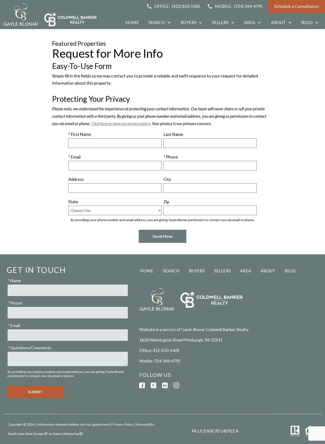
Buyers (197, 270)
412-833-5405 (166, 350)
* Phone (170, 156)
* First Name (79, 134)
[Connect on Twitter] (153, 385)
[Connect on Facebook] (142, 385)
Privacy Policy (123, 424)
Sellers (222, 270)
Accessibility (145, 424)
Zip (166, 201)
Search (171, 270)
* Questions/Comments (29, 347)
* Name (14, 280)
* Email (74, 156)
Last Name (173, 134)
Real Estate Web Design (26, 434)
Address (76, 179)
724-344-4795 (167, 360)
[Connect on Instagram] (176, 385)
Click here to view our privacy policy (120, 123)
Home (132, 22)
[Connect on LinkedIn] (165, 385)
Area (245, 270)
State (73, 201)
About (268, 270)
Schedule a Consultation (296, 6)
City (167, 179)
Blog (290, 270)
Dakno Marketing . (68, 434)
